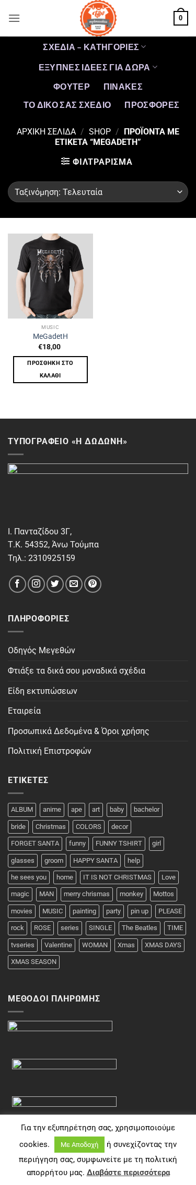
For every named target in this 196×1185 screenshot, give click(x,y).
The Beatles (139, 928)
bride (18, 826)
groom (53, 860)
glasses (22, 860)
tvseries (22, 945)
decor (119, 826)
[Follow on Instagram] (36, 584)
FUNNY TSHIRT (119, 843)
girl (156, 843)
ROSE (42, 928)
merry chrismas (87, 894)
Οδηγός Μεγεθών (41, 650)
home (64, 877)
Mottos (163, 894)
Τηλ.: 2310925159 (41, 558)
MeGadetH (50, 336)
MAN (46, 894)
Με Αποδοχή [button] (79, 1145)
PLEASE (170, 911)
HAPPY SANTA (95, 860)
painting (84, 911)
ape (76, 809)
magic (20, 894)
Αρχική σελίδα (46, 132)
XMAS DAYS (163, 945)
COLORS (88, 826)
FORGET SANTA (35, 843)
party (113, 911)
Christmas (51, 826)
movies (21, 911)
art (96, 809)
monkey (131, 894)
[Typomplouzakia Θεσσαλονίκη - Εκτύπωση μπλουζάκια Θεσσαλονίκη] (98, 18)
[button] (14, 18)
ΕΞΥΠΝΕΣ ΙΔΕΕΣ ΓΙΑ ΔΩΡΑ (95, 67)
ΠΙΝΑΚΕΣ (123, 86)
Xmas (126, 945)
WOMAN (95, 945)
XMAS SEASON (33, 962)
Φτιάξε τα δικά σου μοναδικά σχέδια (76, 671)
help (134, 860)
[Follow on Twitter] (55, 584)
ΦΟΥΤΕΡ (71, 86)
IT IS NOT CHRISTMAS (117, 877)
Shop (100, 132)
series (70, 928)
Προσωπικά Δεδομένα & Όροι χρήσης (78, 731)
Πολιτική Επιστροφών (49, 751)
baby (117, 809)
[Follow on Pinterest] (92, 584)
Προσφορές (151, 104)
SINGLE (100, 928)
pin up (139, 911)
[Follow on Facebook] (17, 584)
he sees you (29, 877)
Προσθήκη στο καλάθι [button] (50, 369)
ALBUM (22, 809)
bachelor (146, 809)
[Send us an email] (74, 584)
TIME (175, 928)
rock (17, 928)
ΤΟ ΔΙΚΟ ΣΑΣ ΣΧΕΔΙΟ (67, 104)
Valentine (58, 945)
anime (52, 809)
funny (77, 843)
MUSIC (52, 911)
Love (169, 877)
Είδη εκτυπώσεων (42, 691)
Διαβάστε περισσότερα (128, 1172)
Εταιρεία (24, 711)
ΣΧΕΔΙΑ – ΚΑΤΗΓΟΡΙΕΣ (91, 47)
